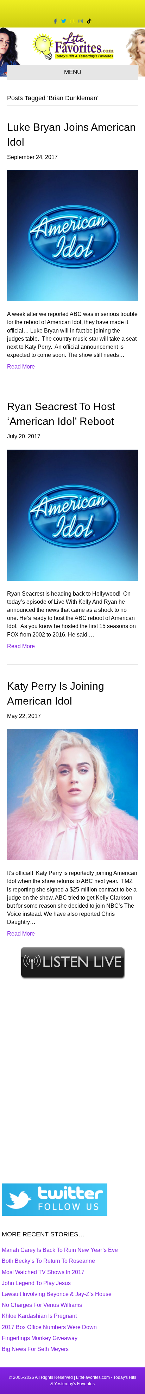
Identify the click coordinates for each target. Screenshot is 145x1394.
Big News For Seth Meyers (35, 1349)
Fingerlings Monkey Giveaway (39, 1338)
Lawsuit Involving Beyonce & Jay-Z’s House (57, 1294)
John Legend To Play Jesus (36, 1283)
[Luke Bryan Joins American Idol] (72, 235)
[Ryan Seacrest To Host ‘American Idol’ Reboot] (72, 515)
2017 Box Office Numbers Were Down (49, 1327)
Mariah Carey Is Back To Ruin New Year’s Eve (60, 1250)
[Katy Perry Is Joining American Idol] (72, 794)
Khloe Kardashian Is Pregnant (39, 1316)
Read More (21, 367)
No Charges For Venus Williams (42, 1305)
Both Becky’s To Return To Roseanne (48, 1261)
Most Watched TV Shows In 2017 (43, 1272)
